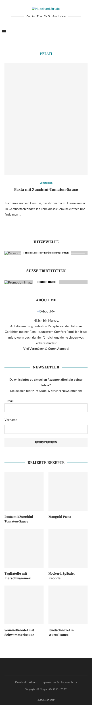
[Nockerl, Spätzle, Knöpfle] (68, 548)
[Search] (87, 31)
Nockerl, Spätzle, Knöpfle (61, 575)
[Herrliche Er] (46, 282)
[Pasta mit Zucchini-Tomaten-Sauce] (46, 119)
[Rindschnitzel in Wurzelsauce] (68, 605)
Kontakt (20, 682)
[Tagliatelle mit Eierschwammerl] (24, 548)
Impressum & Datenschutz (59, 682)
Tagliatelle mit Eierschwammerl (17, 575)
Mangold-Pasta (59, 517)
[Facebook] (74, 31)
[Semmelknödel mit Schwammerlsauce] (24, 605)
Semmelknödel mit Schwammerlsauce (19, 632)
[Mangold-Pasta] (68, 491)
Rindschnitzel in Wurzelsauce (61, 632)
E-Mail (9, 401)
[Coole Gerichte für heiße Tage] (46, 253)
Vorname (10, 419)
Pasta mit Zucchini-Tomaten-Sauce (46, 189)
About (33, 682)
